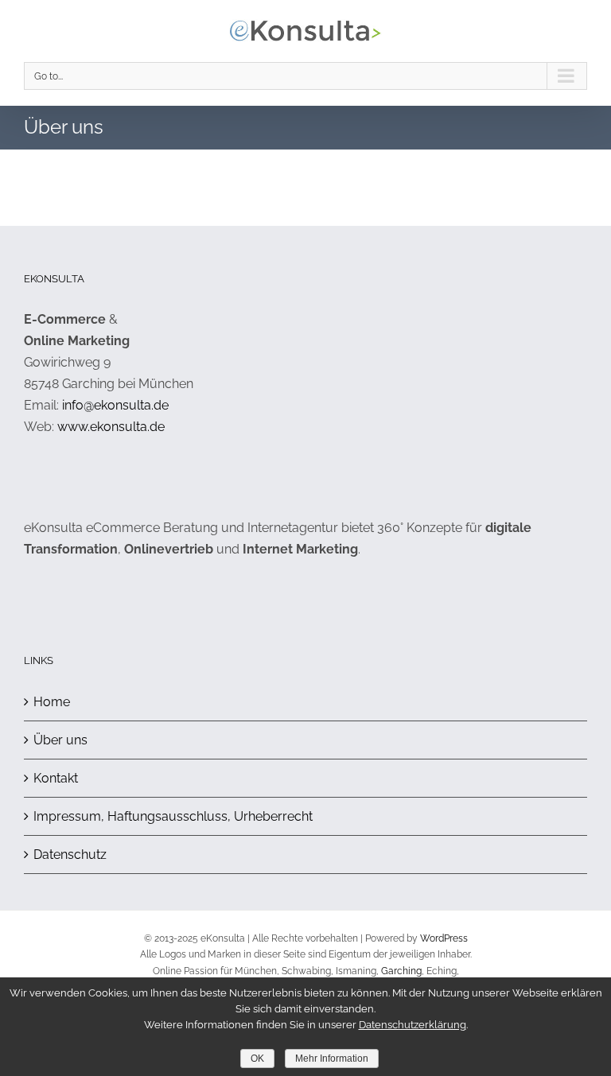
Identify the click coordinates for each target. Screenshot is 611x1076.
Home (51, 701)
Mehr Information (331, 1058)
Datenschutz (70, 854)
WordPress (444, 938)
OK (257, 1058)
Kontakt (55, 778)
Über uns (60, 740)
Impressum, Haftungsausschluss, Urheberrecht (173, 816)
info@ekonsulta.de (115, 405)
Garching (401, 971)
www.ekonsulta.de (111, 426)
